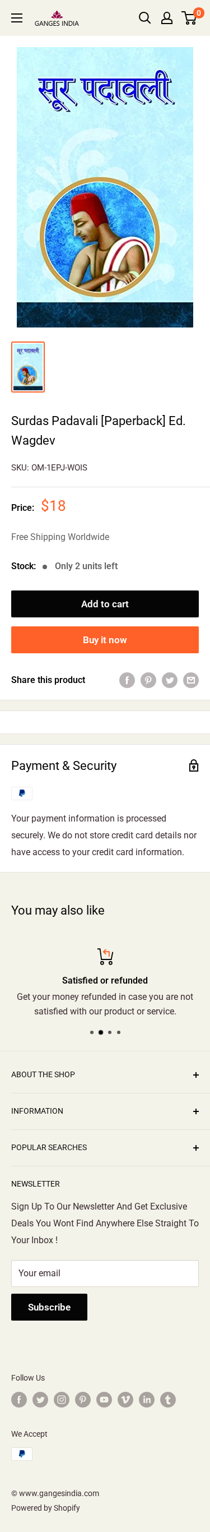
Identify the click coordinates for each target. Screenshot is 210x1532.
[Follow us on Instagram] (61, 1399)
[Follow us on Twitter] (40, 1399)
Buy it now (105, 639)
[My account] (166, 18)
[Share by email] (191, 680)
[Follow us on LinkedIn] (147, 1399)
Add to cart (105, 604)
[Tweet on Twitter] (170, 680)
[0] (190, 18)
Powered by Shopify (45, 1507)
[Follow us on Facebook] (19, 1399)
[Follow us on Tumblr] (168, 1399)
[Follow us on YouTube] (104, 1399)
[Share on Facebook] (127, 680)
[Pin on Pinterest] (148, 680)
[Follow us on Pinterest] (83, 1399)
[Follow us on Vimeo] (125, 1399)
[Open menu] (16, 17)
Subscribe (49, 1307)
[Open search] (145, 18)
